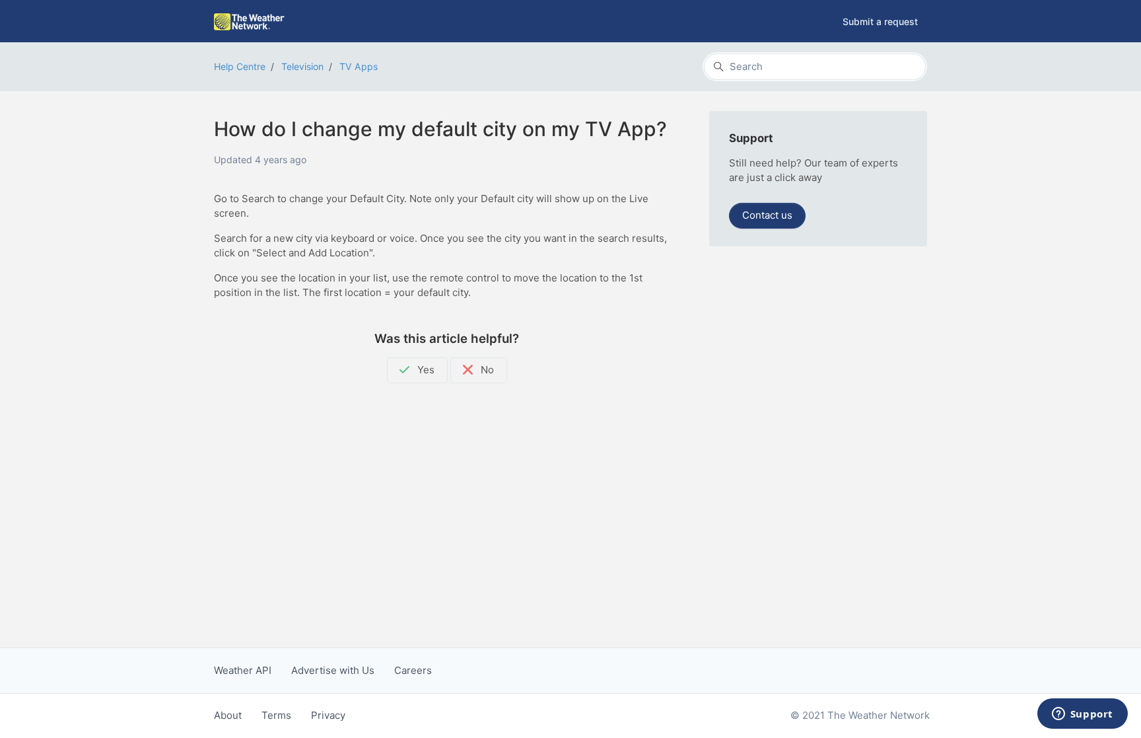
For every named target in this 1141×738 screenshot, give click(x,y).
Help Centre (239, 66)
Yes (424, 369)
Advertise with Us (332, 670)
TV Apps (358, 66)
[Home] (249, 21)
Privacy (328, 715)
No (486, 369)
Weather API (242, 670)
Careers (413, 670)
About (228, 715)
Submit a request (880, 21)
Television (302, 66)
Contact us (767, 215)
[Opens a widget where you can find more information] (1082, 714)
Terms (276, 715)
